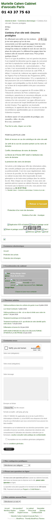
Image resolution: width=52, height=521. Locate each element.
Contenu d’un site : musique (33, 215)
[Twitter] (25, 229)
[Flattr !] (44, 229)
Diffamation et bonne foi (12, 327)
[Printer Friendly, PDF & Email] (42, 39)
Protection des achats (11, 254)
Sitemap (42, 510)
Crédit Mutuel (35, 489)
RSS (36, 12)
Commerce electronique (25, 190)
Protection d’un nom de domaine (21, 210)
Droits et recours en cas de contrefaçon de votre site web (26, 139)
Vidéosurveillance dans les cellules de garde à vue (21, 305)
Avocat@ (26, 282)
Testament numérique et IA (13, 318)
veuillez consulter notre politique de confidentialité (28, 435)
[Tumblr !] (38, 232)
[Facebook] (30, 229)
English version (22, 512)
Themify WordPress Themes (34, 518)
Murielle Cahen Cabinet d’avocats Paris (18, 5)
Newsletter (40, 508)
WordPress (20, 518)
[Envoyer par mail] (45, 232)
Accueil (6, 251)
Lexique (22, 510)
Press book (32, 510)
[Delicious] (30, 232)
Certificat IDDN (36, 512)
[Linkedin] (39, 229)
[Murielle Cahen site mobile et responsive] (18, 225)
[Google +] (34, 229)
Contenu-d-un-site (38, 190)
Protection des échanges (12, 258)
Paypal (25, 489)
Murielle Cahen (12, 190)
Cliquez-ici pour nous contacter (26, 291)
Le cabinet (30, 508)
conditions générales (16, 443)
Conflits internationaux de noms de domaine (21, 150)
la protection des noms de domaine (18, 162)
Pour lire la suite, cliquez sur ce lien (18, 126)
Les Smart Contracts (10, 309)
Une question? (17, 508)
